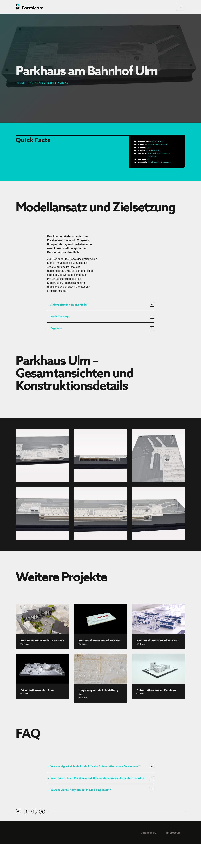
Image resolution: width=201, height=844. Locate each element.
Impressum (173, 832)
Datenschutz (148, 832)
